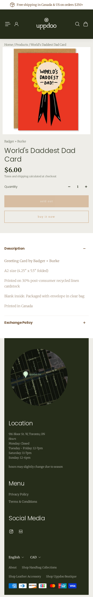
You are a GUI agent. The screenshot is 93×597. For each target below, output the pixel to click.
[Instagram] (11, 531)
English (14, 557)
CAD (33, 557)
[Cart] (85, 24)
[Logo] (46, 24)
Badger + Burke (15, 141)
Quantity (11, 187)
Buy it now (46, 216)
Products (22, 45)
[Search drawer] (77, 24)
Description (14, 248)
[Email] (21, 531)
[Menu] (7, 24)
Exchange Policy (18, 322)
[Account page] (16, 24)
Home (9, 45)
